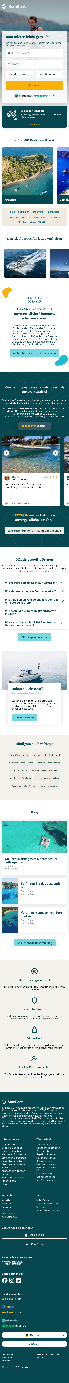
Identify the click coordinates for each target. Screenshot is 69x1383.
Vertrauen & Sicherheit (15, 1154)
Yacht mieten (43, 1151)
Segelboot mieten (46, 1154)
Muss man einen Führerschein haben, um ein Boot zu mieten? (31, 601)
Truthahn (38, 211)
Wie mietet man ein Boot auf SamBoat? (31, 583)
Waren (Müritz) (38, 222)
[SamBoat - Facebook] (5, 1280)
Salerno (26, 216)
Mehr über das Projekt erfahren (34, 353)
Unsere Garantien (12, 1151)
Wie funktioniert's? (47, 1203)
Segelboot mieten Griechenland (45, 770)
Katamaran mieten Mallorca (47, 778)
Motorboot (21, 74)
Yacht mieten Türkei (48, 785)
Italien (5, 1210)
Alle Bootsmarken (46, 1180)
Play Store (37, 1244)
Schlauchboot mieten (48, 1147)
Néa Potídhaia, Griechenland (16, 502)
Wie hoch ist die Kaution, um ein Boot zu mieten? (31, 612)
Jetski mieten (44, 1161)
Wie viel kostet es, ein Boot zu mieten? (30, 591)
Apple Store (37, 1234)
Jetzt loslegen (24, 717)
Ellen (13, 866)
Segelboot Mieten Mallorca (48, 762)
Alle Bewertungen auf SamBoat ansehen (34, 530)
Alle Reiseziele (10, 1216)
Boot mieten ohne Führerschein (46, 1169)
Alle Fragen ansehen (34, 637)
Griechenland (9, 1213)
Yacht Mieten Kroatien (19, 754)
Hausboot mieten (46, 1164)
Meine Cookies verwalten (50, 1210)
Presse (5, 1174)
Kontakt (41, 1207)
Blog (4, 1184)
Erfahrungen (9, 1181)
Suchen (36, 85)
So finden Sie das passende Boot (41, 885)
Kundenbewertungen (13, 1170)
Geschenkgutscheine (13, 1164)
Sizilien (22, 222)
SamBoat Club (9, 1167)
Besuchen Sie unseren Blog (34, 943)
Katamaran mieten (46, 1157)
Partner (40, 1357)
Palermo (13, 216)
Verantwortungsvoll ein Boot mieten (41, 914)
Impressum (7, 1354)
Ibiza (12, 211)
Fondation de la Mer (13, 1177)
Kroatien (6, 1200)
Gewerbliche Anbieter (14, 1161)
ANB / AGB (7, 1357)
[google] (9, 1307)
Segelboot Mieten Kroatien (21, 762)
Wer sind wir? (9, 1144)
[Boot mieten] (14, 7)
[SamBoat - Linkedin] (18, 1280)
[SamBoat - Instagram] (11, 1280)
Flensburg (54, 216)
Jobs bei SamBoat (12, 1147)
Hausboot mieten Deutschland (46, 754)
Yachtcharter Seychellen (20, 778)
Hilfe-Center (43, 1200)
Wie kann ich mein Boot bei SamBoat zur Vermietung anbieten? (31, 623)
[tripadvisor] (11, 1321)
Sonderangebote (46, 1177)
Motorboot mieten (46, 1144)
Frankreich (53, 211)
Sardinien (23, 211)
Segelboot (51, 74)
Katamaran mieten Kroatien (24, 785)
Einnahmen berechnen (14, 1157)
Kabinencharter (45, 1173)
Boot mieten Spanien (19, 770)
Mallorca (6, 1203)
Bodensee (39, 216)
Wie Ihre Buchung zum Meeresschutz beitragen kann (30, 860)
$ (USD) (33, 1344)
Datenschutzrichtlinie (47, 1354)
